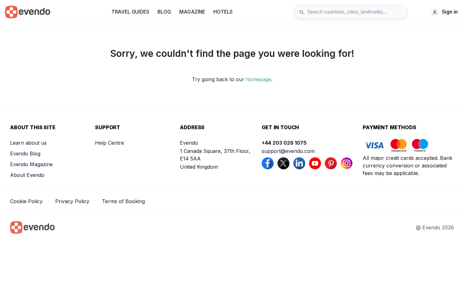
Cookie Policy (26, 201)
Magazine (192, 12)
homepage (258, 79)
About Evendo (27, 175)
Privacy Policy (72, 201)
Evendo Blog (25, 153)
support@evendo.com (288, 151)
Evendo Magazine (31, 164)
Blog (164, 12)
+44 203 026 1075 (284, 143)
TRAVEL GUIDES (130, 12)
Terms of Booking (123, 201)
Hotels (223, 12)
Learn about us (28, 143)
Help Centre (109, 143)
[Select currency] (420, 12)
